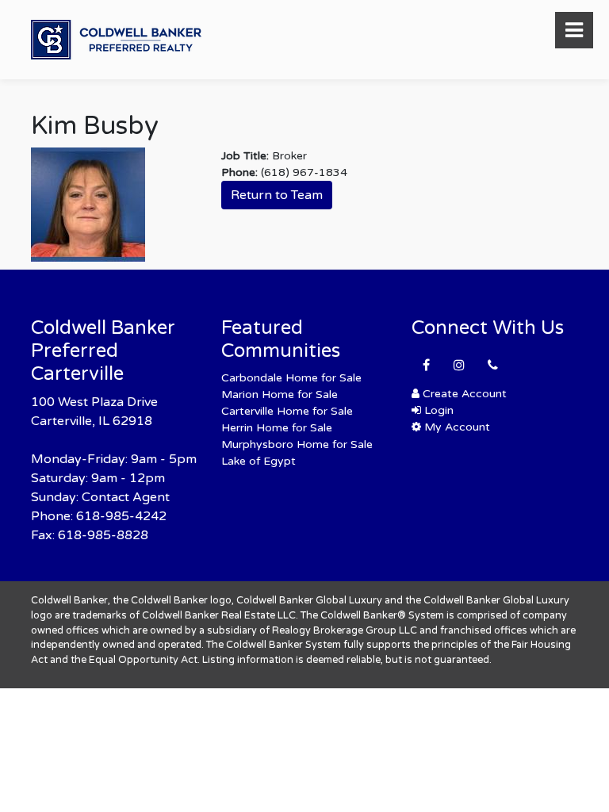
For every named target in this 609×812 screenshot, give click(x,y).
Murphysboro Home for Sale (297, 444)
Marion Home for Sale (279, 394)
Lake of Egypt (258, 461)
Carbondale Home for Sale (291, 378)
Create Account (463, 393)
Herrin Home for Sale (276, 428)
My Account (455, 427)
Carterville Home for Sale (287, 411)
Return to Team (277, 195)
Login (437, 410)
